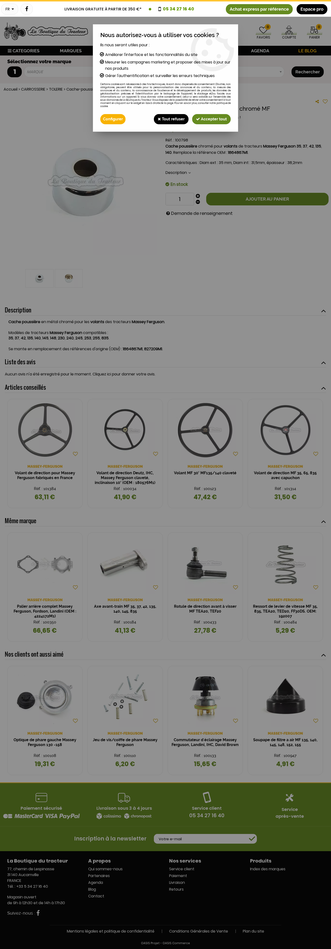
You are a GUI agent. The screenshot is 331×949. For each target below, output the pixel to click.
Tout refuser (173, 119)
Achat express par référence (259, 9)
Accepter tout (213, 119)
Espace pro (311, 9)
